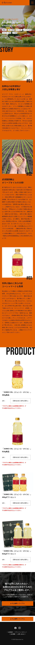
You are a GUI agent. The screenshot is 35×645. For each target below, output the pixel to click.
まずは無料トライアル (17, 603)
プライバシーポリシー (21, 632)
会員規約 (10, 632)
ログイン (12, 408)
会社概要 (13, 634)
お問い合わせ (21, 634)
